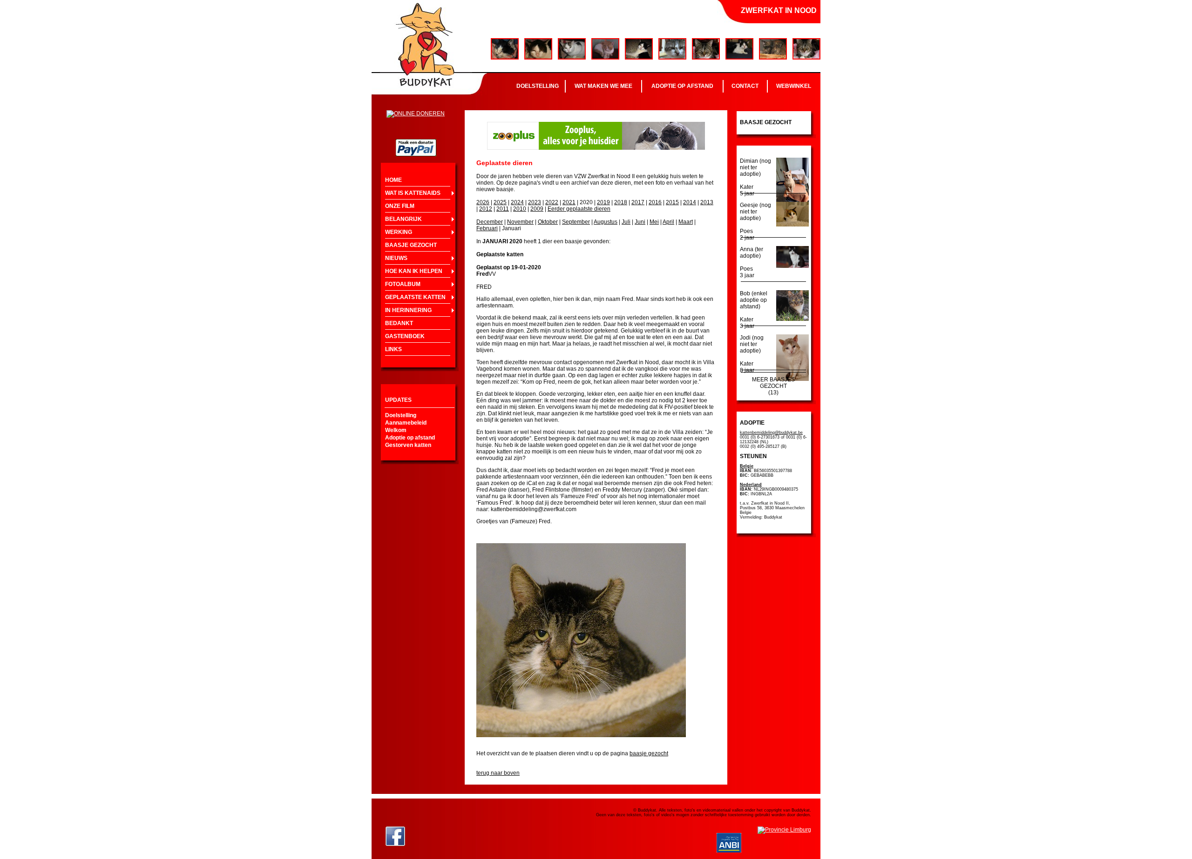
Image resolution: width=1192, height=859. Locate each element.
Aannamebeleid (406, 423)
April (668, 222)
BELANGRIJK (403, 219)
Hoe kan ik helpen (413, 271)
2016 (655, 202)
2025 (500, 202)
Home (393, 180)
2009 (536, 209)
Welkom (395, 430)
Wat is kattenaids (412, 193)
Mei (654, 222)
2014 (689, 202)
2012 (485, 209)
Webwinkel (793, 86)
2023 (534, 202)
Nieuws (396, 258)
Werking (398, 232)
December (489, 222)
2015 (672, 202)
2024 (517, 202)
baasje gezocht (649, 753)
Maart (685, 222)
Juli (626, 222)
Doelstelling (537, 86)
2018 (620, 202)
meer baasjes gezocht (773, 382)
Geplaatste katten (415, 297)
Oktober (548, 222)
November (520, 222)
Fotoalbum (402, 284)
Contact (745, 86)
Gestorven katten (408, 445)
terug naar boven (498, 773)
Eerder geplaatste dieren (579, 209)
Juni (640, 222)
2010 (519, 209)
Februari (487, 228)
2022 (551, 202)
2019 (603, 202)
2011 (502, 209)
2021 (569, 202)
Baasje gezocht (411, 245)
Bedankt (399, 323)
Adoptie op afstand (682, 86)
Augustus (605, 222)
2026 (482, 202)
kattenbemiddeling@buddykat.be (771, 432)
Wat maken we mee (603, 86)
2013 (706, 202)
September (576, 222)
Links (393, 349)
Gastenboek (405, 336)
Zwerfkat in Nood (779, 10)
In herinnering (408, 310)
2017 (637, 202)
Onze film (399, 206)
